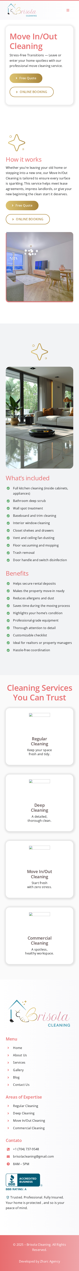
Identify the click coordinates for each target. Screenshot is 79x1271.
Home (17, 1048)
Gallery (18, 1070)
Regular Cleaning (25, 1106)
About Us (20, 1055)
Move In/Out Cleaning (29, 1120)
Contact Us (21, 1085)
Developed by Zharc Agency (39, 1261)
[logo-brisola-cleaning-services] (22, 4)
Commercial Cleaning (29, 1128)
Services (19, 1062)
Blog (16, 1077)
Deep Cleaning (24, 1113)
